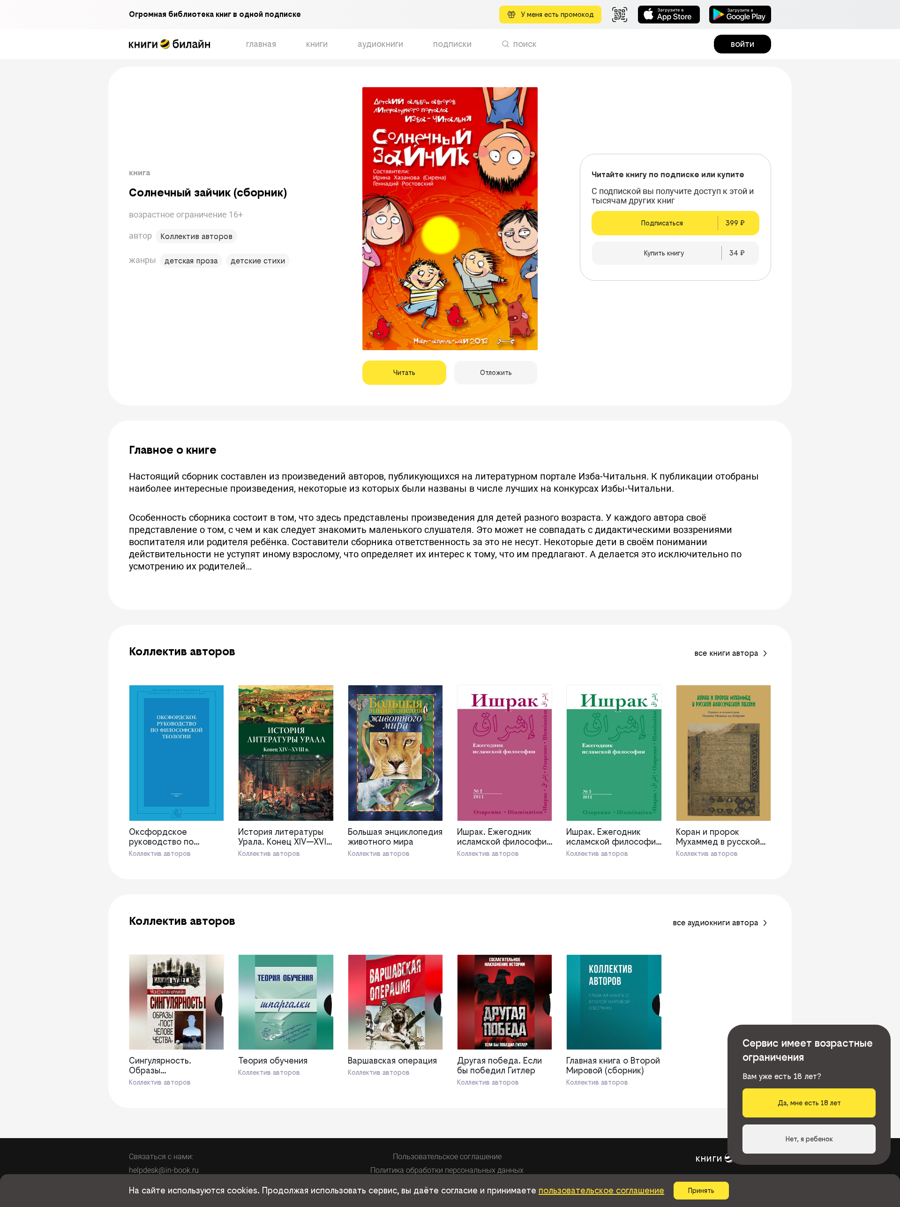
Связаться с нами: (161, 1156)
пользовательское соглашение (601, 1190)
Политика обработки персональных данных (447, 1170)
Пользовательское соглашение (447, 1156)
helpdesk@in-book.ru (164, 1170)
